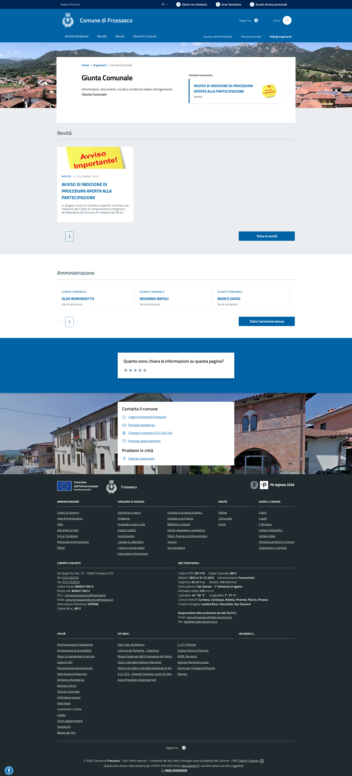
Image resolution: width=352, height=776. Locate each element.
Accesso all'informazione (217, 36)
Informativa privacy (69, 697)
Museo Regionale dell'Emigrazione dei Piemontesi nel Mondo (154, 656)
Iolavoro (182, 674)
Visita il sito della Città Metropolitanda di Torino (146, 668)
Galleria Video (267, 536)
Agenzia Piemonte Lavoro (193, 662)
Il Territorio (265, 524)
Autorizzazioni (126, 536)
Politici (61, 548)
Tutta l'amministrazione (267, 321)
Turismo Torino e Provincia (192, 650)
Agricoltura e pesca (129, 512)
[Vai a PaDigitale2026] (272, 484)
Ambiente (124, 518)
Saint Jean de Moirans (131, 644)
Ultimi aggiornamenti (70, 721)
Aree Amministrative (69, 518)
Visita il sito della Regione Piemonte (139, 662)
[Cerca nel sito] (287, 20)
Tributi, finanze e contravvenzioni (187, 536)
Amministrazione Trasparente (75, 644)
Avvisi (222, 524)
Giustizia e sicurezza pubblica (184, 512)
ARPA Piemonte (187, 656)
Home (85, 65)
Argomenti (99, 65)
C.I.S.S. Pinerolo (186, 644)
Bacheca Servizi (66, 685)
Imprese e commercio (180, 518)
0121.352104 (70, 577)
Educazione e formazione (133, 553)
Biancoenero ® (190, 766)
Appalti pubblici (127, 530)
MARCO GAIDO (228, 298)
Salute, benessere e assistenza (186, 530)
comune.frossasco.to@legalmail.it (85, 595)
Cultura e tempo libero (131, 548)
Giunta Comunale (74, 292)
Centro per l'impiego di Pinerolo (196, 668)
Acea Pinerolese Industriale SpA (137, 680)
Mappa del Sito (66, 732)
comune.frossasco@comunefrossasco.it (89, 599)
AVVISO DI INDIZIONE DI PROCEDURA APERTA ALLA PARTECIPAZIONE (223, 88)
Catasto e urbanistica (130, 542)
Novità (67, 176)
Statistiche (63, 726)
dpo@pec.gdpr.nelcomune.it (200, 621)
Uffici (60, 524)
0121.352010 (71, 582)
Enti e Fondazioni (67, 536)
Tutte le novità (266, 236)
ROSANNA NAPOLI (154, 298)
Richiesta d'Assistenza (70, 680)
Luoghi (263, 518)
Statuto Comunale (68, 691)
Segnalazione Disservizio (72, 674)
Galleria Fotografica (270, 530)
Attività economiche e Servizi (276, 542)
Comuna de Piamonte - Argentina (138, 650)
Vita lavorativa (176, 548)
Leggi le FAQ (64, 662)
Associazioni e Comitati (273, 548)
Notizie (223, 512)
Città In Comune (248, 760)
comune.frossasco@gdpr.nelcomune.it (209, 617)
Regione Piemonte (70, 4)
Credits (61, 715)
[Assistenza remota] (261, 760)
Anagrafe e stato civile (131, 524)
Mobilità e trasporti (178, 524)
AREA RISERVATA (176, 770)
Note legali (63, 703)
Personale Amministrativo (73, 542)
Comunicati (225, 518)
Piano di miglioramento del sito (76, 656)
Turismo (172, 542)
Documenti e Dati (67, 530)
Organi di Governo (68, 512)
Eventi (263, 512)
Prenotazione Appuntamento (75, 668)
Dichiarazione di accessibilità (74, 650)
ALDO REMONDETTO (78, 298)
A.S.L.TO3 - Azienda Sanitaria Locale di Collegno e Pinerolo (153, 674)
